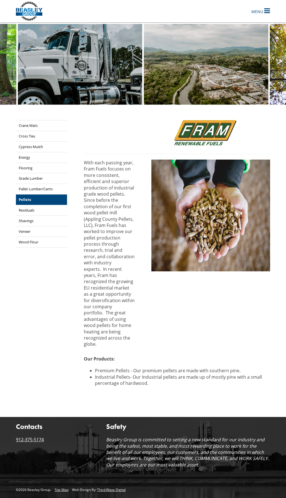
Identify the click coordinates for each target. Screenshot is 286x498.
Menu (257, 11)
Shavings (26, 220)
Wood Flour (28, 242)
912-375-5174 (30, 440)
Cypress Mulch (31, 146)
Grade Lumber (31, 178)
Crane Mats (28, 125)
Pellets (25, 199)
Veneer (24, 231)
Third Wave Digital (111, 489)
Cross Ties (27, 136)
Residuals (26, 210)
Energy (24, 157)
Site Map (61, 489)
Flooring (25, 167)
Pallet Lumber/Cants (36, 188)
